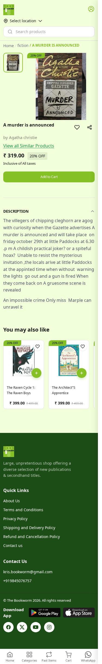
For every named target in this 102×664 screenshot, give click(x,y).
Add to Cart (49, 176)
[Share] (89, 127)
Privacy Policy (15, 518)
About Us (11, 500)
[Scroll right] (90, 377)
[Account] (91, 9)
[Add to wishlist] (77, 127)
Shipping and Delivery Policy (29, 527)
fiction (23, 45)
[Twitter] (22, 627)
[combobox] (49, 32)
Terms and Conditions (23, 509)
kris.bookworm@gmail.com (27, 571)
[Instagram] (49, 627)
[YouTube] (35, 627)
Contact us (13, 545)
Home (8, 45)
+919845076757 (17, 580)
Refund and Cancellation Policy (31, 536)
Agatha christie (23, 137)
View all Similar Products (28, 145)
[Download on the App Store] (79, 612)
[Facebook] (8, 627)
